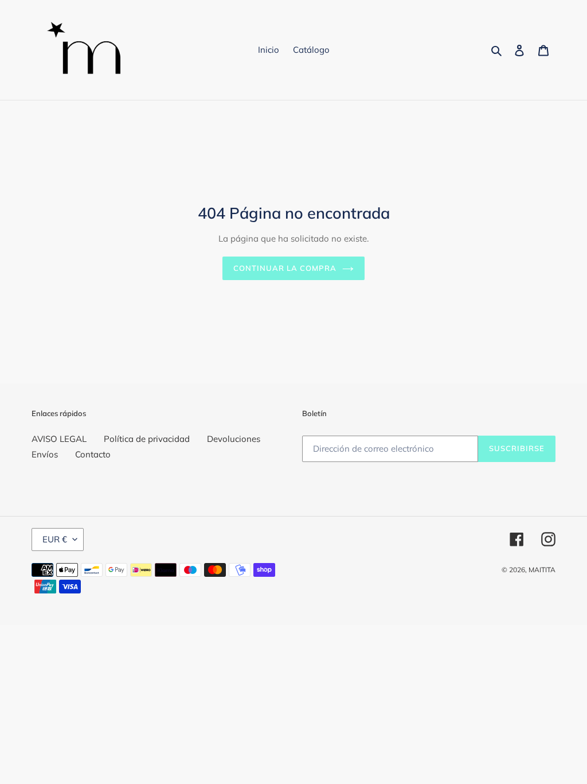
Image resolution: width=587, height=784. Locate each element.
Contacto (93, 454)
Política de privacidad (147, 438)
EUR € (54, 539)
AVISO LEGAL (59, 438)
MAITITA (542, 569)
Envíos (45, 454)
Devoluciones (233, 438)
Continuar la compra (285, 268)
